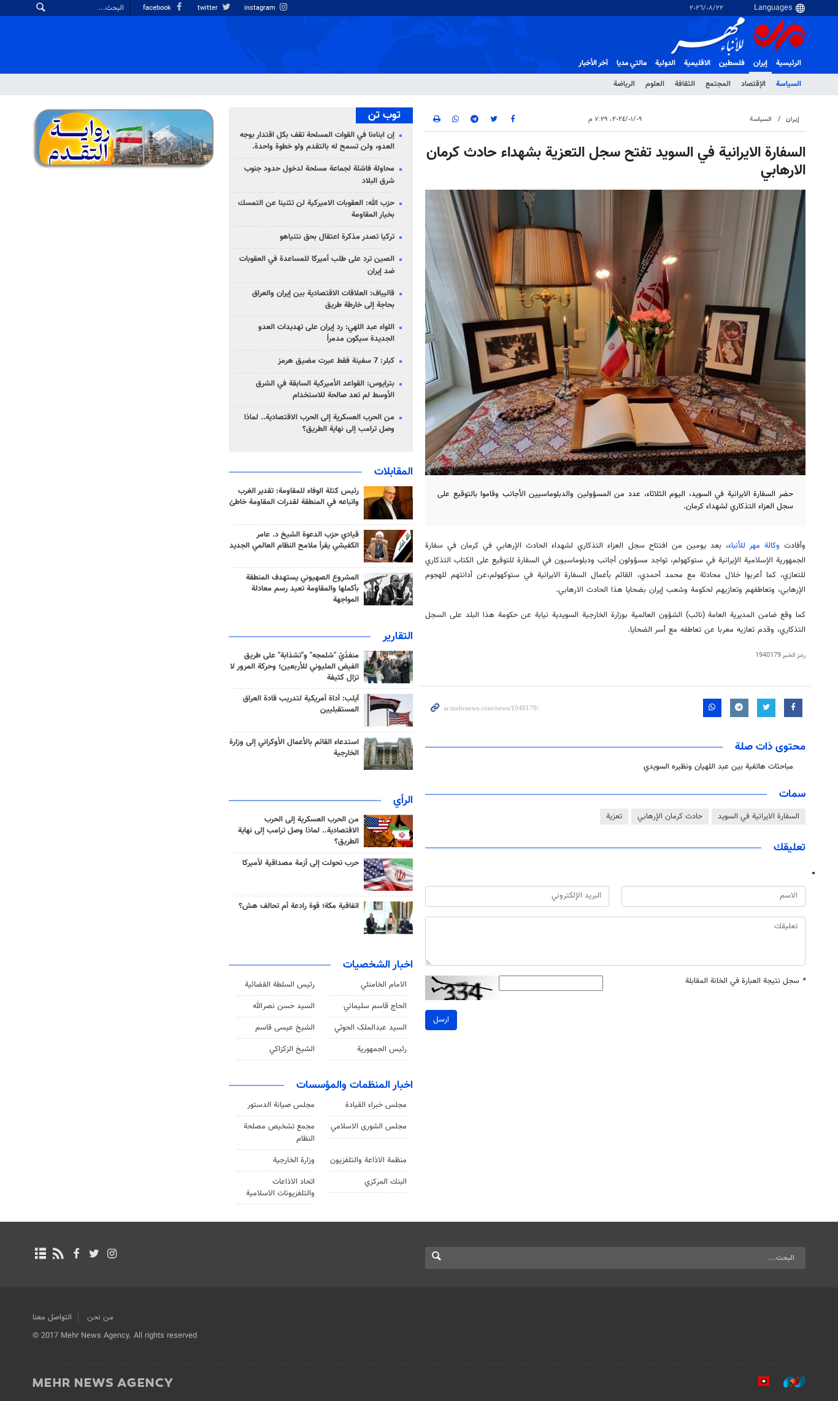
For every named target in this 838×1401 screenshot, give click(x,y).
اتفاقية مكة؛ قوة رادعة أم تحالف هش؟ (299, 906)
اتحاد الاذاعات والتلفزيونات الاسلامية (280, 1188)
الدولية (665, 63)
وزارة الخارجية (294, 1160)
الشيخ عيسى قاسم (285, 1028)
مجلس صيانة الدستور (281, 1105)
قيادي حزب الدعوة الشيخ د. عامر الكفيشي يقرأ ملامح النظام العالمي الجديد (294, 540)
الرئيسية (788, 63)
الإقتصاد (753, 84)
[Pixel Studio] (757, 1381)
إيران (760, 63)
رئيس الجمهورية (382, 1049)
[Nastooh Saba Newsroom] (788, 1381)
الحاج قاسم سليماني (375, 1006)
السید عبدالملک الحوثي (370, 1028)
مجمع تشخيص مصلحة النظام (279, 1132)
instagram (260, 8)
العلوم (654, 84)
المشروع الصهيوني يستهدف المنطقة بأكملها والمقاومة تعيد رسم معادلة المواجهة (302, 589)
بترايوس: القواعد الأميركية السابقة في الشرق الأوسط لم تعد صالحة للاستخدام (325, 390)
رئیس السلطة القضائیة (280, 985)
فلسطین (732, 63)
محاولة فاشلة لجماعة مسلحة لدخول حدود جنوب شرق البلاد (319, 175)
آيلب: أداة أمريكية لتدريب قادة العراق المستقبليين (301, 704)
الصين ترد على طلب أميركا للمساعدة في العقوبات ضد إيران (316, 265)
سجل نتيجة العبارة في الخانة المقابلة (745, 981)
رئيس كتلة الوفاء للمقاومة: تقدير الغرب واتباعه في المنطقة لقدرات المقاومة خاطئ (294, 496)
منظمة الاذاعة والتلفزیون (368, 1160)
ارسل (441, 1020)
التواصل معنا (52, 1317)
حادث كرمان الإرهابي (669, 816)
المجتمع (718, 84)
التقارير (398, 637)
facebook (158, 8)
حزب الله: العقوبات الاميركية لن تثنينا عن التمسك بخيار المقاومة (316, 209)
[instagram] (112, 1254)
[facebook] (75, 1254)
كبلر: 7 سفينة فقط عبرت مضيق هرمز (336, 361)
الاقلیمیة (697, 63)
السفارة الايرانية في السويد (758, 816)
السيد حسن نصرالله (284, 1006)
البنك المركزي (385, 1182)
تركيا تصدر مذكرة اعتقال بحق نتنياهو (337, 237)
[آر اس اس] (58, 1254)
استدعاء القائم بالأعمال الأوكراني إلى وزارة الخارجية (294, 747)
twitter (209, 8)
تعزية (614, 816)
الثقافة (685, 84)
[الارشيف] (40, 1254)
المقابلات (393, 472)
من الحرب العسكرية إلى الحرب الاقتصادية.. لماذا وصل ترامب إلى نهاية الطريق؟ (319, 423)
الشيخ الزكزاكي (292, 1049)
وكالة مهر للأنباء (754, 546)
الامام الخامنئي (384, 985)
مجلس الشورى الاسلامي (369, 1126)
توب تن (384, 115)
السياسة (788, 84)
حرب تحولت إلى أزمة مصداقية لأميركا (300, 863)
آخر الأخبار (593, 63)
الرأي (403, 801)
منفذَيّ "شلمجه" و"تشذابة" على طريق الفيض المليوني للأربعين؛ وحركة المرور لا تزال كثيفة (294, 667)
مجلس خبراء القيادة (376, 1105)
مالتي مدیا (632, 63)
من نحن (100, 1317)
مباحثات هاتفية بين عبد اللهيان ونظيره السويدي (718, 767)
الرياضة (624, 84)
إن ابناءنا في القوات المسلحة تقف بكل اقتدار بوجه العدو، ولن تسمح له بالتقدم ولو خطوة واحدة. (317, 141)
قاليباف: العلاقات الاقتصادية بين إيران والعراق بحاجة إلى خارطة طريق (323, 299)
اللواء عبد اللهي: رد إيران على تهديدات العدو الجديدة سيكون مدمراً (326, 333)
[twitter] (94, 1254)
